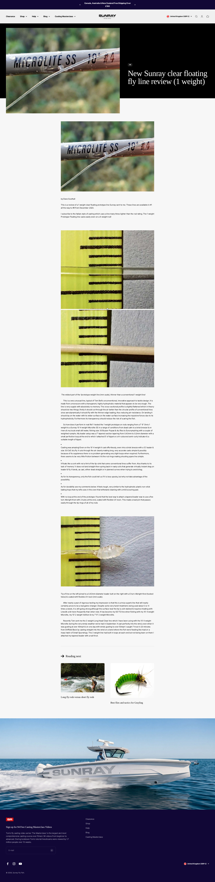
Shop (22, 16)
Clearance (10, 16)
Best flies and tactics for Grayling (126, 702)
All (130, 65)
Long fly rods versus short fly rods (77, 697)
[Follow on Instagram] (14, 863)
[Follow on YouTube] (20, 863)
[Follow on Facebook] (7, 863)
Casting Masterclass (64, 16)
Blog (45, 16)
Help (34, 16)
